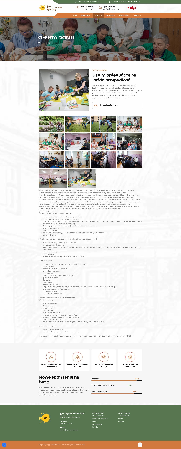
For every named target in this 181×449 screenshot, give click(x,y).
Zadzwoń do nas (87, 7)
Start (75, 15)
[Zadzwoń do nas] (77, 7)
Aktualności (110, 15)
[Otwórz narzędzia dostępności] (4, 445)
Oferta (97, 15)
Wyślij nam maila (109, 7)
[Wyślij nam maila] (100, 7)
